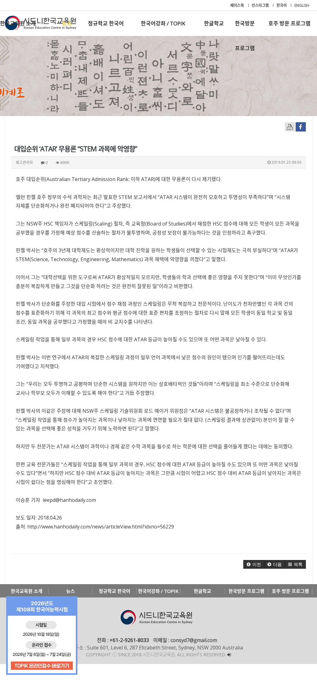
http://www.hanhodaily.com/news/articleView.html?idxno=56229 (100, 526)
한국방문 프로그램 (245, 28)
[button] (253, 564)
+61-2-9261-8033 (129, 640)
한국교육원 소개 (18, 23)
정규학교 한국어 (106, 23)
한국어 (282, 5)
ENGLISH (301, 5)
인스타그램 (261, 5)
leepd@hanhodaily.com (69, 500)
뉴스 (67, 23)
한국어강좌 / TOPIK (163, 23)
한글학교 (214, 23)
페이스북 (237, 5)
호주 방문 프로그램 (289, 23)
